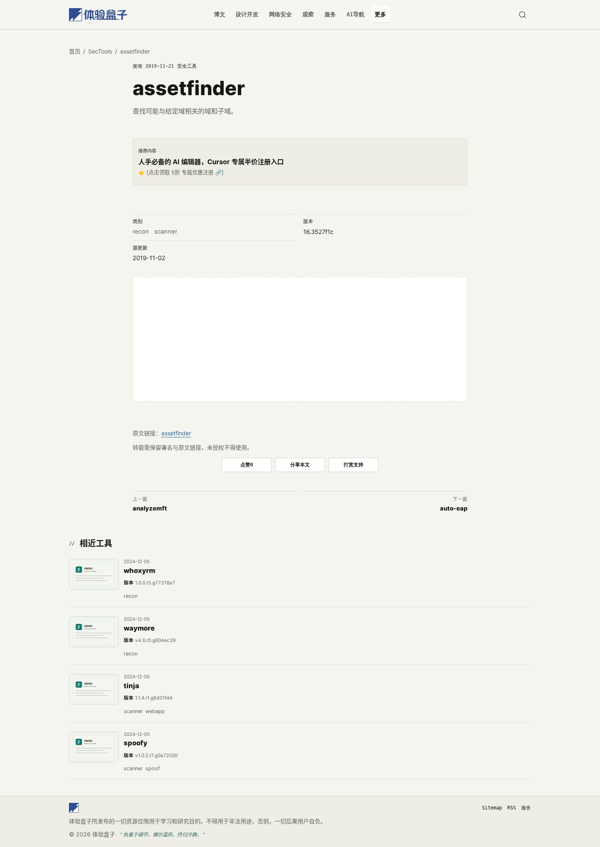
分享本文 (300, 464)
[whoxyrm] (94, 574)
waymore (139, 628)
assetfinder (176, 433)
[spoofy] (94, 746)
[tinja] (94, 689)
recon (141, 231)
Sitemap (492, 808)
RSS (511, 808)
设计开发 (247, 14)
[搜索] (522, 14)
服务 (330, 14)
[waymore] (94, 631)
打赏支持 (353, 464)
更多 (380, 14)
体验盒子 (103, 834)
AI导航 (355, 14)
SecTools (100, 51)
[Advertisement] (300, 339)
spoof (152, 768)
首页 (74, 51)
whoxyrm (139, 570)
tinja (131, 686)
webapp (155, 711)
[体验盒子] (98, 14)
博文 (219, 14)
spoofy (135, 743)
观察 (308, 14)
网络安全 (280, 14)
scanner (165, 231)
